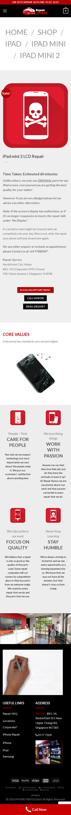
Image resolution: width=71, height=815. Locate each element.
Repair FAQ (10, 713)
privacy (35, 795)
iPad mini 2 (40, 55)
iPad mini (48, 43)
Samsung (8, 756)
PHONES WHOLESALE (28, 799)
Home (16, 32)
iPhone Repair (11, 734)
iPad (13, 43)
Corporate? (10, 727)
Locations (9, 720)
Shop (47, 32)
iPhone (7, 742)
